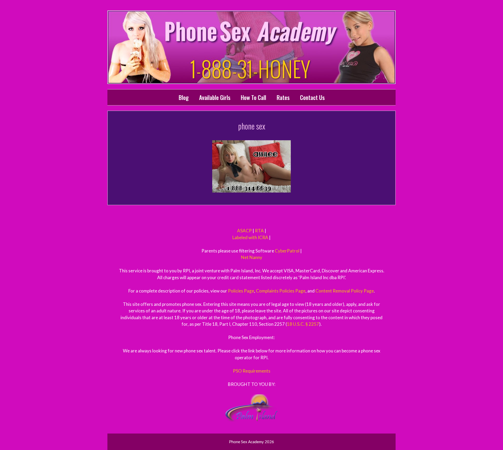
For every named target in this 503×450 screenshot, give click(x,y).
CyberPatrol (287, 251)
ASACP (244, 230)
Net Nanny (251, 257)
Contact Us (312, 97)
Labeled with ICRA (250, 237)
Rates (283, 97)
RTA (259, 230)
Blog (184, 97)
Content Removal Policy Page (344, 291)
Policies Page (241, 291)
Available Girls (214, 97)
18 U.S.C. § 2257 (303, 324)
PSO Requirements (251, 371)
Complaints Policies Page (280, 291)
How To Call (253, 97)
